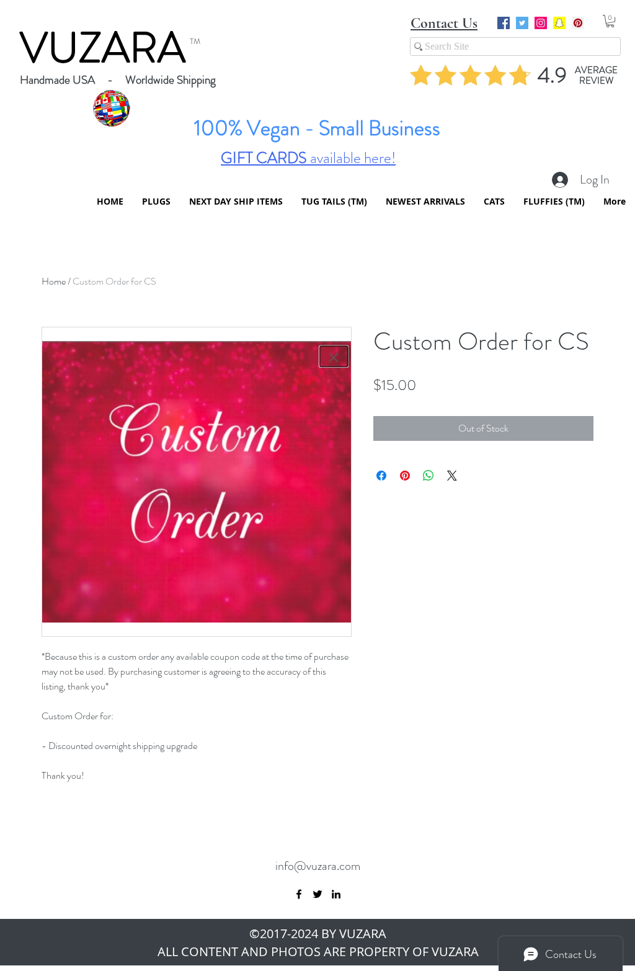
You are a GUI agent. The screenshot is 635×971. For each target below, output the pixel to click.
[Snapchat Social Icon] (559, 23)
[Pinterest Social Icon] (578, 23)
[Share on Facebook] (381, 475)
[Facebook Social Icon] (503, 23)
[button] (610, 21)
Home (54, 281)
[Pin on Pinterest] (404, 475)
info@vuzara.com (317, 866)
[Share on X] (452, 475)
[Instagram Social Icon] (541, 23)
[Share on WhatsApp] (428, 475)
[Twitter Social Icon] (522, 23)
